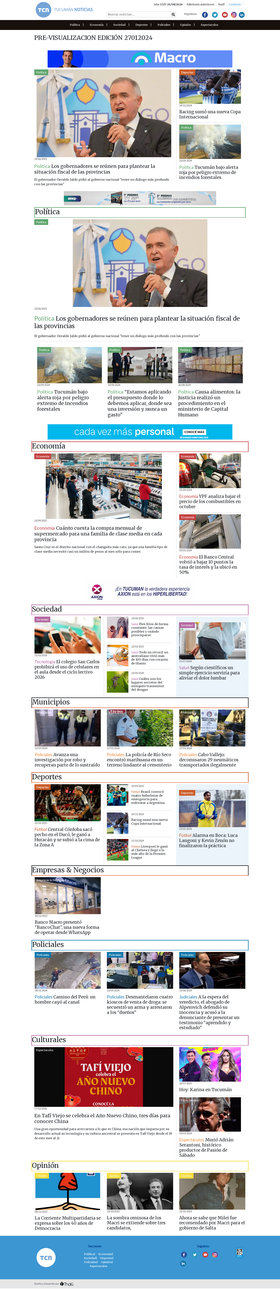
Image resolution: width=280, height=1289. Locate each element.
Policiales (164, 25)
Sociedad (119, 25)
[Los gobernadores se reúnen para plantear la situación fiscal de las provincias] (104, 113)
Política (75, 25)
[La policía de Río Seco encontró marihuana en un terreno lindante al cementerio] (140, 727)
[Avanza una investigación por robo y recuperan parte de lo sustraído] (68, 727)
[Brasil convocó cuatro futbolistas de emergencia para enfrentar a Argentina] (117, 795)
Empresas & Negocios (51, 880)
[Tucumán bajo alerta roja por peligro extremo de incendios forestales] (210, 142)
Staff (221, 4)
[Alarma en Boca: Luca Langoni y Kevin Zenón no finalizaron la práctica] (212, 808)
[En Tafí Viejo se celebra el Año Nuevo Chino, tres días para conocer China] (103, 1077)
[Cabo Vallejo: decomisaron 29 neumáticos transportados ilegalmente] (212, 727)
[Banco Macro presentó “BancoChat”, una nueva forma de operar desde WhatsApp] (68, 895)
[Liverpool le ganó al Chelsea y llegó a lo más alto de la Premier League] (117, 850)
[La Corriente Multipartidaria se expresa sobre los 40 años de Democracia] (67, 1191)
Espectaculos (209, 25)
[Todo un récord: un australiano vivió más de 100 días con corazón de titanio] (117, 655)
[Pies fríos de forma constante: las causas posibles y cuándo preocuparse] (117, 627)
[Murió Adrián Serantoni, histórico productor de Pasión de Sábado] (210, 1114)
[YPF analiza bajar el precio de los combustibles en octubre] (210, 470)
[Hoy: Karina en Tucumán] (210, 1064)
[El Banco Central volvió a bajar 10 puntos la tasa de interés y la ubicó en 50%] (210, 531)
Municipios (44, 712)
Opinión (185, 25)
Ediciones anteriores (200, 4)
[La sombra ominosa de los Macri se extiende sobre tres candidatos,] (140, 1191)
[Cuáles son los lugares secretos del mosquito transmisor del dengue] (117, 682)
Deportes (141, 25)
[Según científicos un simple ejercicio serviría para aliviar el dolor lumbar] (212, 640)
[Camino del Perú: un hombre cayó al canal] (68, 970)
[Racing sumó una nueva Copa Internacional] (210, 86)
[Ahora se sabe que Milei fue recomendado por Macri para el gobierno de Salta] (212, 1191)
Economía (96, 25)
